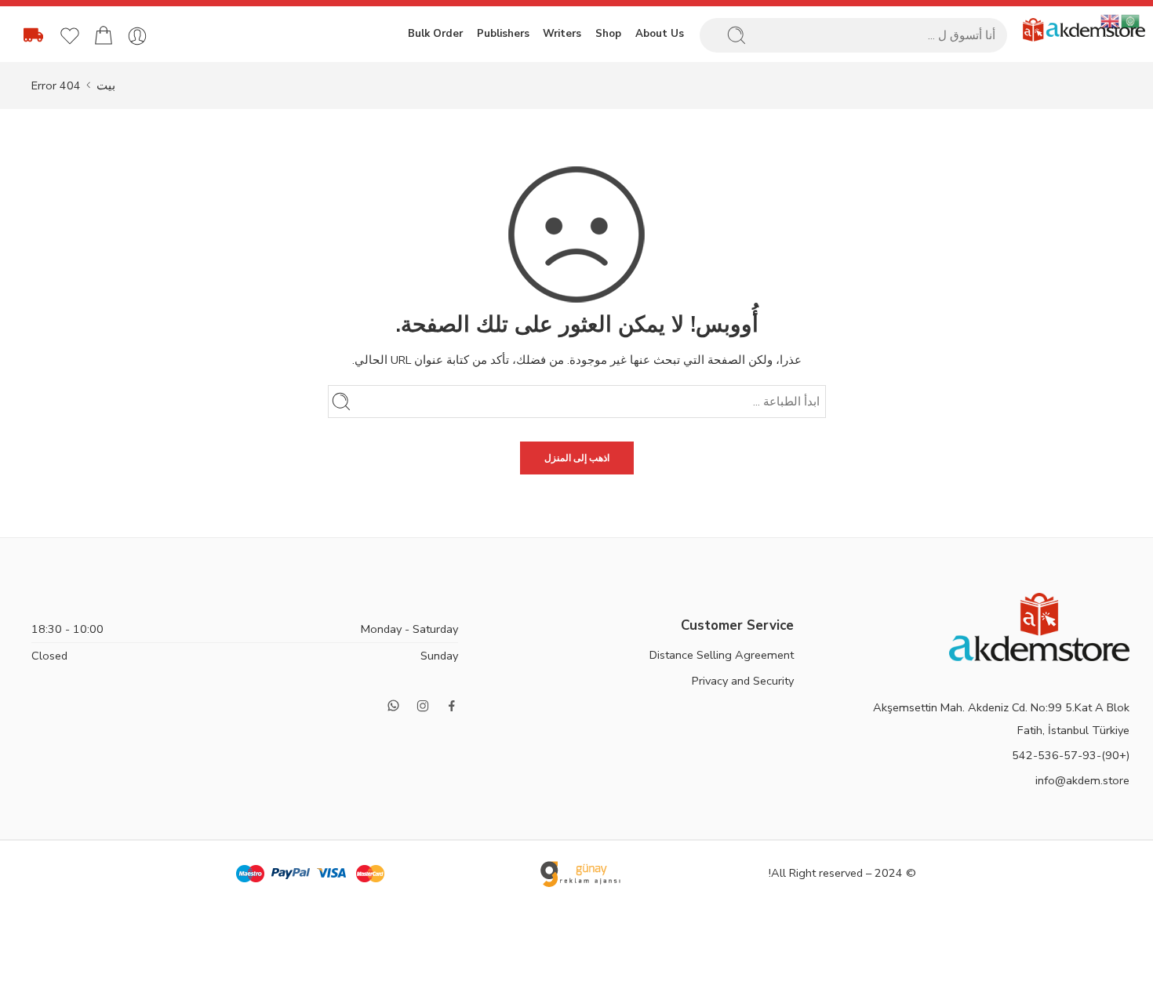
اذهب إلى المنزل (576, 458)
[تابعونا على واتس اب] (393, 705)
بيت (105, 85)
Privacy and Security (743, 681)
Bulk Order (435, 34)
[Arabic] (1131, 20)
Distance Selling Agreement (721, 655)
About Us (659, 34)
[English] (1110, 20)
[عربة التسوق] (104, 36)
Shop (608, 34)
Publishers (503, 34)
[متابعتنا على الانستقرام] (423, 706)
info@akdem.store (1082, 780)
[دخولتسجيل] (137, 36)
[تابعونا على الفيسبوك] (452, 706)
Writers (562, 34)
